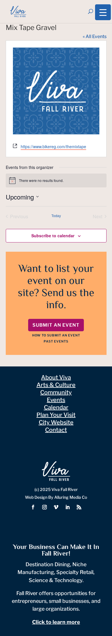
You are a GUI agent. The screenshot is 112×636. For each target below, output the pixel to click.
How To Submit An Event (56, 335)
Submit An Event (56, 325)
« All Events (95, 36)
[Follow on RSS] (79, 507)
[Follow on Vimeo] (56, 507)
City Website (56, 422)
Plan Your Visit (56, 414)
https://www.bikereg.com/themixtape (53, 146)
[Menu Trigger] (103, 12)
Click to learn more (56, 622)
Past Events (56, 341)
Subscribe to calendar (52, 235)
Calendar (56, 407)
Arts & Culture (56, 384)
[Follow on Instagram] (44, 507)
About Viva (56, 377)
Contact (56, 429)
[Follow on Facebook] (33, 507)
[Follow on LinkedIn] (67, 507)
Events (56, 399)
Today (56, 215)
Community (56, 392)
